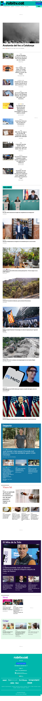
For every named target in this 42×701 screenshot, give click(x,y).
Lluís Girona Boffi (21, 164)
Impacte (4, 48)
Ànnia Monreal (5, 611)
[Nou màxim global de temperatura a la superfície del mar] (21, 463)
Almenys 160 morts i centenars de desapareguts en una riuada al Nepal (19, 360)
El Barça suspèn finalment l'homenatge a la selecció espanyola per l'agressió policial (20, 330)
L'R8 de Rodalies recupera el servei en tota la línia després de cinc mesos (21, 58)
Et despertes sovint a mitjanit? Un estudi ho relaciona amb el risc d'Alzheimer (35, 517)
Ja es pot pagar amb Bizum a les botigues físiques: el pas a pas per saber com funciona (21, 95)
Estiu (16, 630)
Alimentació (14, 513)
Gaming (14, 606)
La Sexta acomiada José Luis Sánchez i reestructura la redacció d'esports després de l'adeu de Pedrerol (19, 569)
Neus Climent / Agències (7, 361)
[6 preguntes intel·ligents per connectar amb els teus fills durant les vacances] (21, 626)
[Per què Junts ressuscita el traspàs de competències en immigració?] (21, 199)
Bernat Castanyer (6, 391)
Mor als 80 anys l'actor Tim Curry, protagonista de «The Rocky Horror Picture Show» (20, 586)
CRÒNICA (8, 269)
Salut (4, 490)
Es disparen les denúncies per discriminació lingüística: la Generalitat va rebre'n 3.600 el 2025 (20, 109)
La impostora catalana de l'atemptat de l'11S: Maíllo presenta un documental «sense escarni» (8, 587)
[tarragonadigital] (34, 680)
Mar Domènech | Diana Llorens (8, 634)
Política (22, 6)
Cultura (26, 6)
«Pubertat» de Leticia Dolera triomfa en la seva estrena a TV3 (20, 83)
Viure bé (7, 487)
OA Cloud (24, 694)
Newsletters (34, 0)
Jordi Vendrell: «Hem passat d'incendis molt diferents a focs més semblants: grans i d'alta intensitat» (19, 453)
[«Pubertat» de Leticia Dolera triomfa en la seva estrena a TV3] (8, 82)
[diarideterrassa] (23, 680)
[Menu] (1, 6)
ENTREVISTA (9, 449)
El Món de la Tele (21, 80)
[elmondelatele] (14, 683)
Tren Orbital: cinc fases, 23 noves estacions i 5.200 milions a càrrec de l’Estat (20, 71)
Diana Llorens (30, 634)
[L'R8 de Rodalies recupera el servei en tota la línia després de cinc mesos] (8, 56)
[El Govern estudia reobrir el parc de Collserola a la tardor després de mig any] (33, 463)
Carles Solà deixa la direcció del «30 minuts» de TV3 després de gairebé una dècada (33, 587)
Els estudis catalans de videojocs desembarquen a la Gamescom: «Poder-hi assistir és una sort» (18, 610)
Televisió (29, 583)
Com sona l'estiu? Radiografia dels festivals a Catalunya (7, 608)
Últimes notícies (6, 6)
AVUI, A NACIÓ (7, 187)
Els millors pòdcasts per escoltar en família (8, 632)
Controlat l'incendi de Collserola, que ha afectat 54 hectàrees (17, 300)
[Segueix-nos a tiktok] (22, 660)
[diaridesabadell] (12, 680)
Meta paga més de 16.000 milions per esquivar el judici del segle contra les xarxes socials (20, 389)
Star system (17, 583)
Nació (21, 66)
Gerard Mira (21, 138)
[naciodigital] (5, 680)
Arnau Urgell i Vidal (21, 75)
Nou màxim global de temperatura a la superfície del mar (20, 469)
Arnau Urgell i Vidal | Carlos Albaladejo (17, 48)
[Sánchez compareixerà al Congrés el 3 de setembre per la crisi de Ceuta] (21, 228)
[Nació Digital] (5, 2)
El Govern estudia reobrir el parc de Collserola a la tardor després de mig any (33, 470)
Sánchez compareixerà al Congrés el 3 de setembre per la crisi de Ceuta (19, 241)
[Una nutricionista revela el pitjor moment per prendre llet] (7, 509)
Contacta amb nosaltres (21, 663)
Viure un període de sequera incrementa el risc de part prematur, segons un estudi (8, 497)
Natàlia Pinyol (21, 61)
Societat (12, 6)
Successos (17, 6)
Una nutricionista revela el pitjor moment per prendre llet (6, 516)
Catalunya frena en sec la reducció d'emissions (21, 122)
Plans (29, 630)
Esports (4, 328)
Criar (21, 130)
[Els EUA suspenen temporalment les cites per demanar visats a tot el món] (21, 406)
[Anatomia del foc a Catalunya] (21, 33)
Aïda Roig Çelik (18, 636)
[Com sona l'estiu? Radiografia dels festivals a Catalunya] (8, 602)
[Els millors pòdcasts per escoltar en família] (8, 626)
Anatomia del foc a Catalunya (18, 45)
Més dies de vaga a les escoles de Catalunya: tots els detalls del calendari (21, 134)
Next (5, 597)
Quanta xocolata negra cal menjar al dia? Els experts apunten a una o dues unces (16, 517)
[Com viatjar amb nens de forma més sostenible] (33, 626)
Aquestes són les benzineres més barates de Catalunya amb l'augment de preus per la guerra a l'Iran (20, 174)
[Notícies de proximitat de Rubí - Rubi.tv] (12, 3)
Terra (16, 467)
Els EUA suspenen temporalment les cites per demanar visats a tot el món (19, 419)
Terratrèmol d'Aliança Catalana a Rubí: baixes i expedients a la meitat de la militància (20, 159)
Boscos (4, 449)
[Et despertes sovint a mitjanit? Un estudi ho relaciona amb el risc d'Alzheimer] (35, 509)
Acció (29, 467)
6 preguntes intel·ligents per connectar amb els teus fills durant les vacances (20, 633)
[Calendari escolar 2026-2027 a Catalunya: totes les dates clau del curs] (8, 145)
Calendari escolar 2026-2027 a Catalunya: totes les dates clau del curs (21, 147)
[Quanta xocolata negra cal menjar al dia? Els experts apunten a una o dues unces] (16, 509)
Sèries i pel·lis (5, 583)
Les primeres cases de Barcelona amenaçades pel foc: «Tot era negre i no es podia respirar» (20, 271)
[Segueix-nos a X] (20, 660)
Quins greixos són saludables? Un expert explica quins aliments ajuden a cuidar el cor (25, 517)
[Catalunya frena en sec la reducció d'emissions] (8, 121)
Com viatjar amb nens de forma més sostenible (33, 632)
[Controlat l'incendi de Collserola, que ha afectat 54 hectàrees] (21, 288)
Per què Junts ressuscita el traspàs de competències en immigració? (18, 212)
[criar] (29, 683)
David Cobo (5, 273)
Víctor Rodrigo (20, 86)
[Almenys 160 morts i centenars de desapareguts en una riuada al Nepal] (21, 347)
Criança (4, 630)
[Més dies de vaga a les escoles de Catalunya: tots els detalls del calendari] (8, 132)
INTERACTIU (9, 48)
